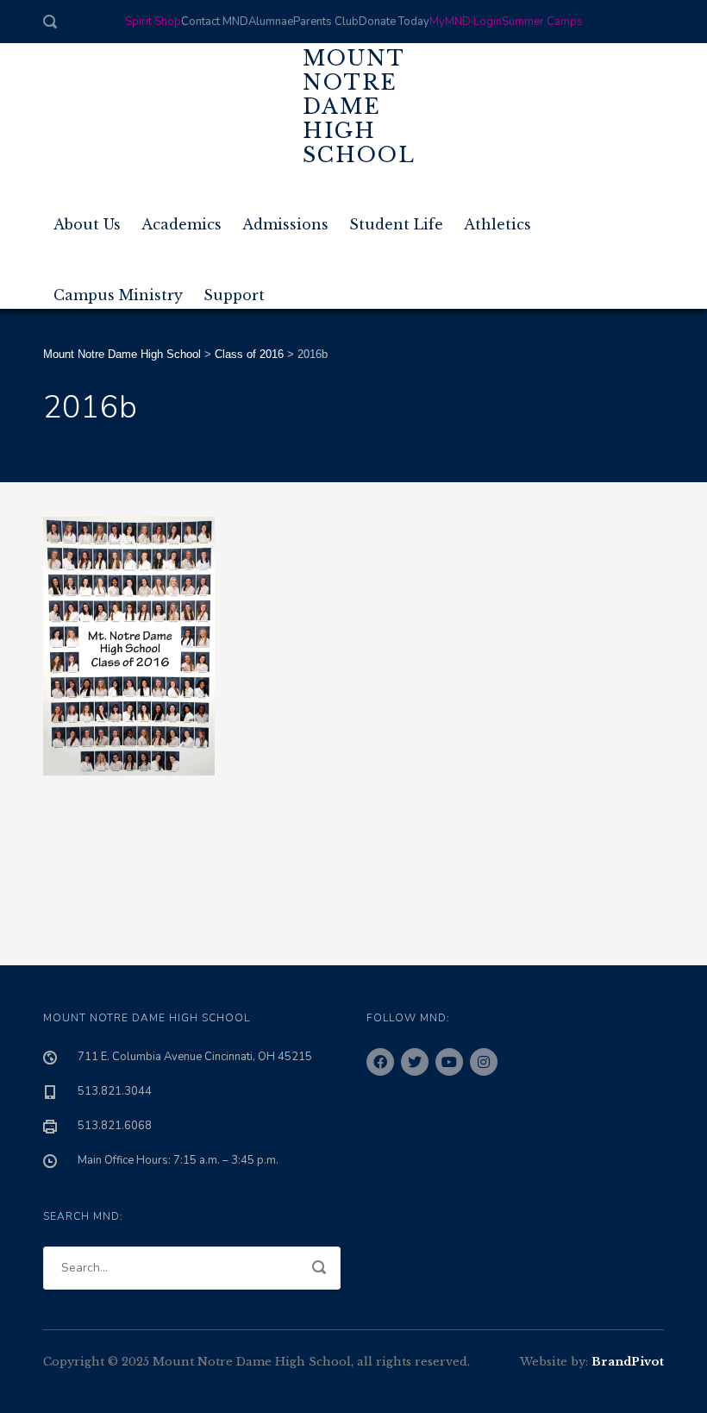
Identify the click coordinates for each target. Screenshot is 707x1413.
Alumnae (270, 21)
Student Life (396, 217)
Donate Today (394, 21)
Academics (181, 217)
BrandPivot (627, 1361)
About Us (87, 217)
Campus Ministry (118, 288)
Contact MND (214, 21)
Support (234, 288)
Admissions (285, 217)
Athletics (497, 217)
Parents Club (326, 21)
